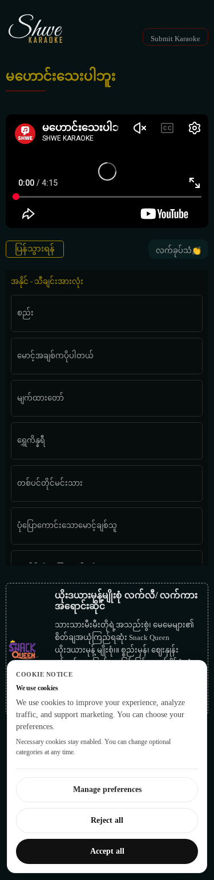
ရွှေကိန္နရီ (31, 440)
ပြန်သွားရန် (35, 248)
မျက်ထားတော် (40, 398)
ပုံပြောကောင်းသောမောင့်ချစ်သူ (67, 525)
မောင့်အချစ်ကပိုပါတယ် (55, 355)
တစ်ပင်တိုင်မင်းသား (50, 483)
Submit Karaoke (175, 38)
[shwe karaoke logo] (35, 28)
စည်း (25, 313)
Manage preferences (107, 789)
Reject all (107, 820)
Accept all (107, 851)
